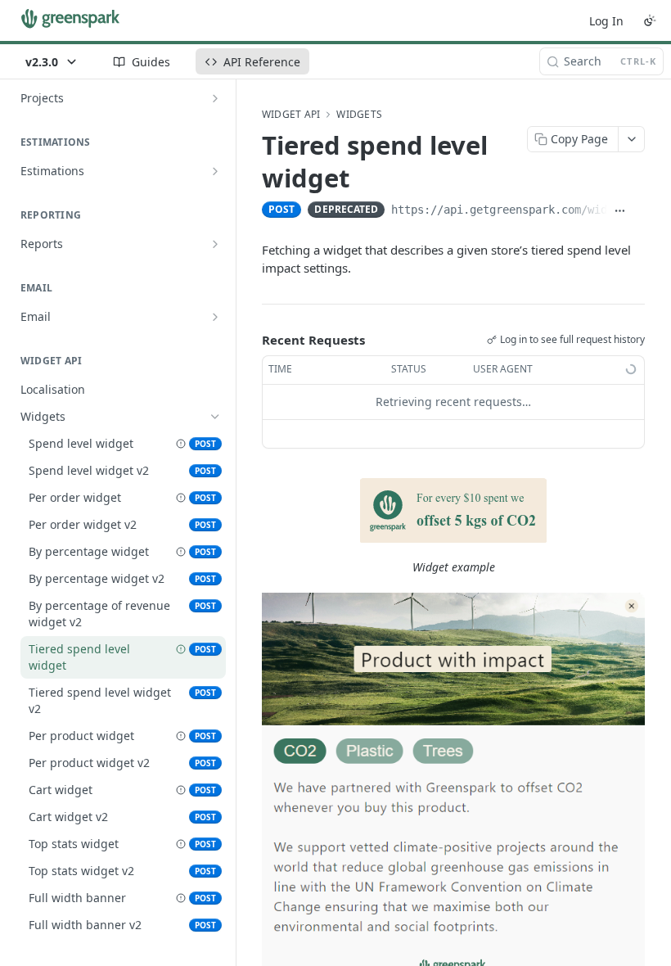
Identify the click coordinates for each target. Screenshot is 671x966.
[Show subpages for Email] (215, 316)
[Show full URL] (620, 211)
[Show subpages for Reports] (215, 244)
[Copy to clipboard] (639, 211)
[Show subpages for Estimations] (215, 171)
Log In (606, 21)
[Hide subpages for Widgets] (215, 416)
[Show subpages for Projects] (215, 98)
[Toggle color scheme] (650, 20)
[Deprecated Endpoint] (181, 444)
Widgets (359, 114)
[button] (453, 510)
